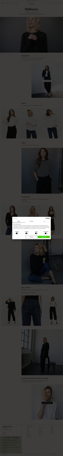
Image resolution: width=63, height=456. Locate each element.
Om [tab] (44, 221)
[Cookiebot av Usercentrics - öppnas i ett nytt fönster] (46, 218)
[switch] (26, 233)
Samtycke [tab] (18, 221)
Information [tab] (31, 221)
